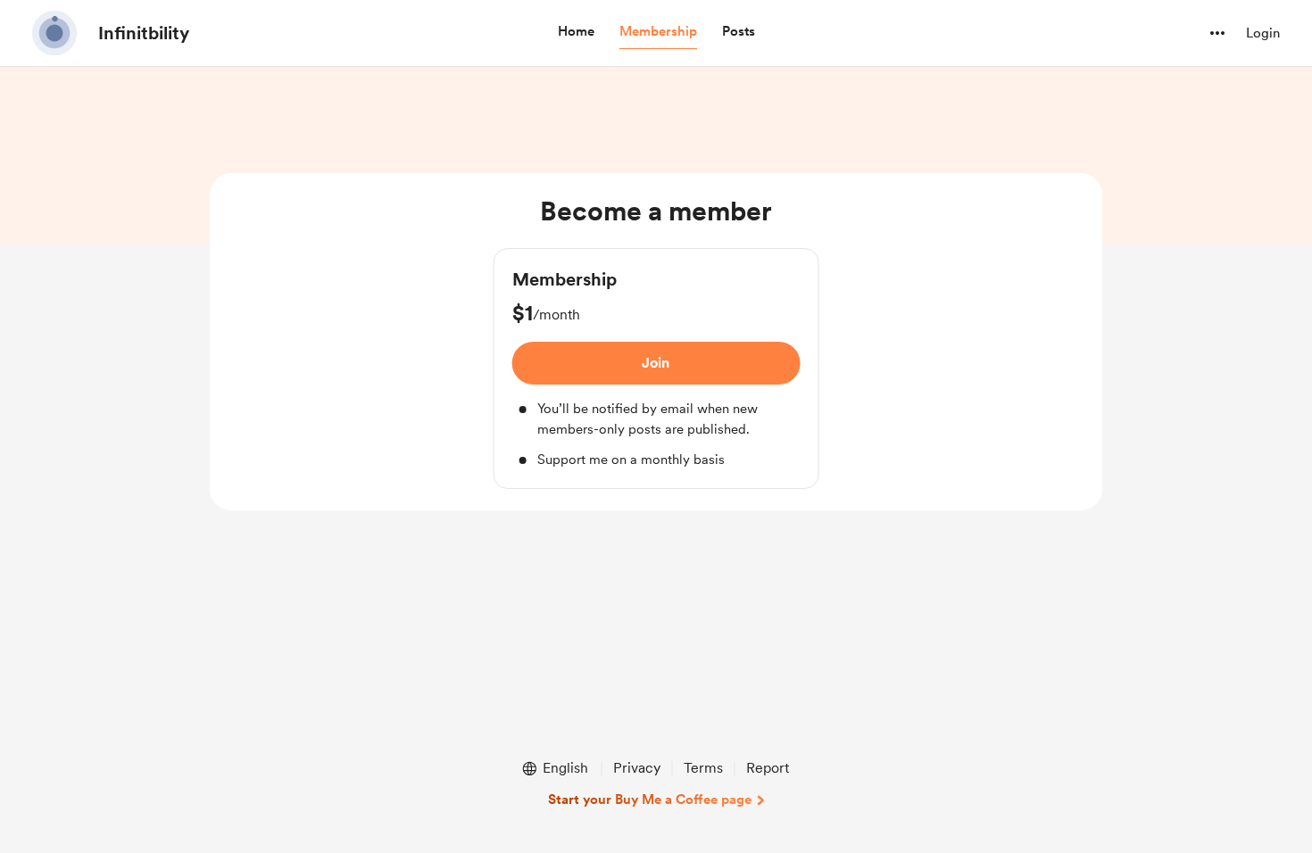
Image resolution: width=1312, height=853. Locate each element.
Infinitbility (143, 33)
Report (767, 767)
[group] (656, 368)
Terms (703, 767)
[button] (576, 32)
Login (1263, 33)
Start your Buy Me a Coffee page (649, 799)
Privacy (636, 767)
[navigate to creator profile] (54, 33)
